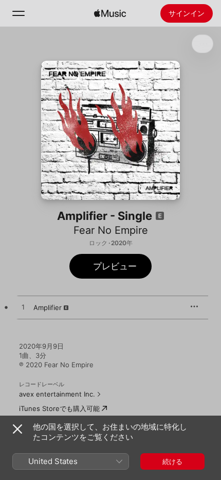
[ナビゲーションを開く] (18, 13)
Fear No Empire (110, 230)
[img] (110, 13)
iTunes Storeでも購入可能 (59, 408)
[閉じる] (17, 429)
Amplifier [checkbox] (47, 307)
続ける (172, 461)
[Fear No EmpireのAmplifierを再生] (23, 307)
